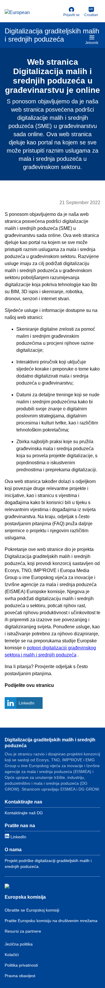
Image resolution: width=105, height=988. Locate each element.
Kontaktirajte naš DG (24, 812)
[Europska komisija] (26, 887)
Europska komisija (25, 897)
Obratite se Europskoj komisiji (32, 910)
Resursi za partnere (23, 931)
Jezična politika (19, 944)
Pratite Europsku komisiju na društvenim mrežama (51, 920)
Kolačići (12, 954)
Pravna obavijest (20, 975)
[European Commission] (33, 13)
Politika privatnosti (21, 965)
